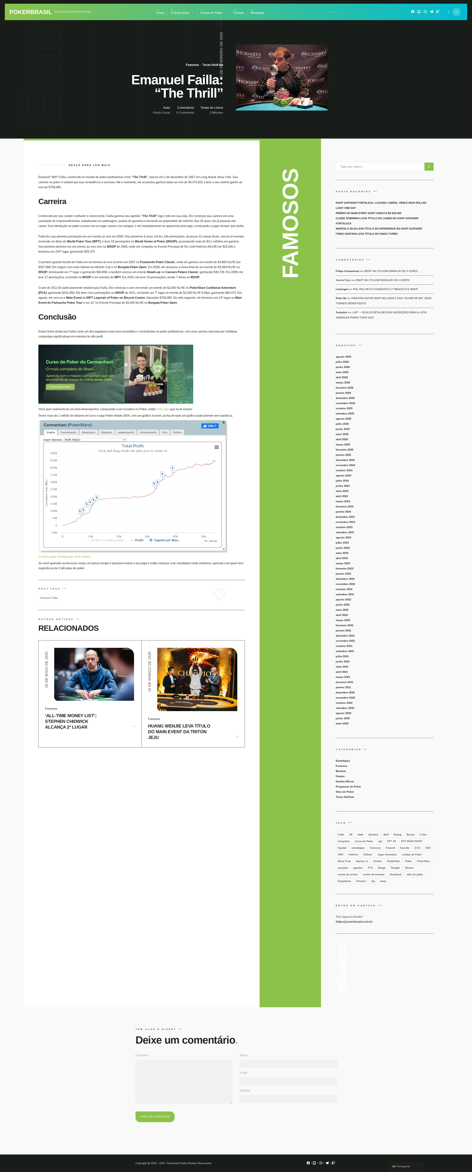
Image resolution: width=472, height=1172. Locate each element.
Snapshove (344, 881)
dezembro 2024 (345, 460)
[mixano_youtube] (419, 12)
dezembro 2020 (345, 692)
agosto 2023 (343, 537)
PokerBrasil (30, 12)
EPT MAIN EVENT (412, 841)
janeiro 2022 (343, 630)
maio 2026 (342, 372)
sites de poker (415, 874)
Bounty (411, 834)
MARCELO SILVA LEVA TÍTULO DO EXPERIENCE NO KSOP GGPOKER (379, 228)
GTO (417, 847)
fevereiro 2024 (344, 506)
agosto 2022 (343, 599)
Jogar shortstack (387, 854)
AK (351, 834)
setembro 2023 (345, 532)
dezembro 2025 (345, 398)
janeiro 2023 (343, 573)
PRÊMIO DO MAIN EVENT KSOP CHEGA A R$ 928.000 (368, 213)
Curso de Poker (364, 841)
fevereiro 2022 (344, 625)
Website (245, 1090)
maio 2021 (342, 666)
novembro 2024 (345, 465)
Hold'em (353, 854)
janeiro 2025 (343, 454)
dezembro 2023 (345, 516)
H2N (428, 847)
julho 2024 (342, 480)
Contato (239, 12)
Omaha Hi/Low (345, 781)
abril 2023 (342, 558)
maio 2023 (342, 552)
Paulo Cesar (161, 112)
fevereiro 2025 (344, 449)
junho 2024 (343, 485)
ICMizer (367, 854)
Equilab (342, 847)
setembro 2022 (345, 594)
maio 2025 (342, 434)
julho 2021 (342, 656)
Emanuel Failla (49, 597)
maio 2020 (342, 723)
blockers (373, 834)
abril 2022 (342, 614)
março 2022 (343, 620)
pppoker (358, 867)
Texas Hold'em (212, 64)
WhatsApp (257, 12)
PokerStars (423, 861)
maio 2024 (342, 491)
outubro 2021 (344, 645)
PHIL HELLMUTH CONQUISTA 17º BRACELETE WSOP (385, 289)
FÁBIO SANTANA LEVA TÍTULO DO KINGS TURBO (367, 233)
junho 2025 (343, 429)
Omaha (340, 776)
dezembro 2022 (345, 578)
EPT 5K (391, 841)
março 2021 (343, 676)
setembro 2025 (345, 413)
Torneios (361, 881)
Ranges (395, 867)
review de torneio (348, 874)
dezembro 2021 (345, 635)
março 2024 (343, 501)
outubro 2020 (344, 702)
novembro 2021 (345, 640)
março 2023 (343, 563)
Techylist (341, 312)
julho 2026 (342, 361)
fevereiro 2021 (344, 682)
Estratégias (343, 760)
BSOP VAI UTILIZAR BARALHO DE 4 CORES (391, 271)
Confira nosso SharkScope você (59, 556)
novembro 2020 (345, 697)
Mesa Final (344, 861)
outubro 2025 (344, 408)
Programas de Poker (348, 786)
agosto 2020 (343, 713)
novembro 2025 (345, 403)
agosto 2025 (343, 418)
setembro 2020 (345, 707)
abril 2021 (342, 671)
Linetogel (342, 289)
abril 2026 (342, 377)
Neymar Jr (362, 861)
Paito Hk (341, 298)
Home (160, 12)
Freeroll (390, 847)
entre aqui (163, 409)
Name (244, 1055)
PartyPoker (393, 861)
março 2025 (343, 444)
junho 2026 (343, 367)
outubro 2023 (344, 527)
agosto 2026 (343, 356)
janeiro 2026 (343, 392)
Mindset (341, 771)
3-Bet (341, 834)
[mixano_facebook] (413, 12)
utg (373, 881)
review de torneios (373, 874)
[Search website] (456, 12)
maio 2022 (342, 609)
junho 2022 (343, 604)
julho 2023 (342, 542)
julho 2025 (342, 423)
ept (380, 841)
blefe (360, 834)
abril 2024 (342, 496)
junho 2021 (343, 661)
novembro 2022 (345, 583)
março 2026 (343, 382)
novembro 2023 (345, 521)
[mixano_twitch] (438, 12)
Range (382, 867)
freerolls (404, 847)
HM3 (340, 854)
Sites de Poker (345, 791)
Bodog (397, 834)
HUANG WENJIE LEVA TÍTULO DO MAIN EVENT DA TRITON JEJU (179, 731)
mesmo (86, 556)
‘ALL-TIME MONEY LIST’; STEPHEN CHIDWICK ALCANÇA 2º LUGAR (70, 721)
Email (243, 1072)
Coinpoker (344, 841)
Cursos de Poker (211, 12)
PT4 (370, 867)
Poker (408, 861)
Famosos (192, 64)
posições (343, 867)
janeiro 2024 (343, 511)
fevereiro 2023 (344, 568)
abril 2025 (342, 439)
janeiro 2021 (343, 687)
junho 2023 (343, 547)
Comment (142, 1055)
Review (409, 867)
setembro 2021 (345, 651)
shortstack (396, 874)
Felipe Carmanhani (347, 271)
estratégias (358, 847)
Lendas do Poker (412, 854)
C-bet (423, 834)
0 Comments (185, 112)
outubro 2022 (344, 589)
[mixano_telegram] (431, 12)
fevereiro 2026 (344, 387)
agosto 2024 (343, 475)
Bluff (386, 834)
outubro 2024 (344, 470)
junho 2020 (343, 718)
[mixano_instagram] (425, 12)
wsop (383, 881)
